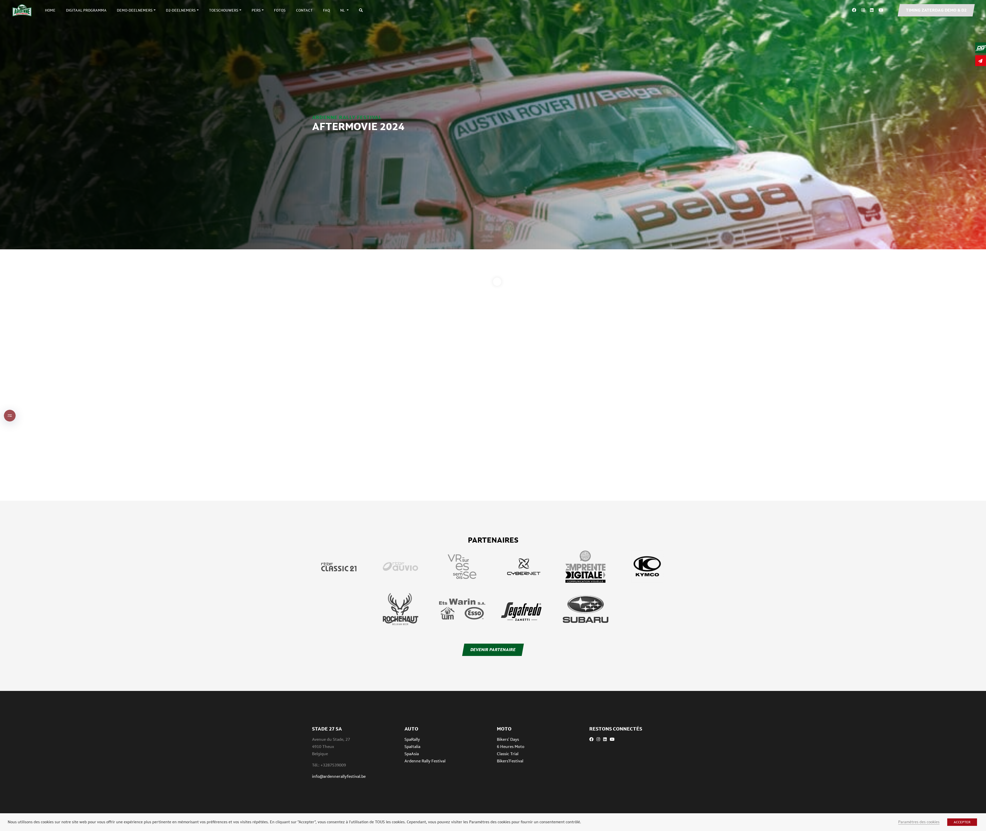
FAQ (326, 10)
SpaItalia (412, 746)
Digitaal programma (86, 10)
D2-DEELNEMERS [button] (181, 10)
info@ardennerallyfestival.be (339, 776)
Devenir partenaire (493, 649)
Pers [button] (256, 10)
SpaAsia (411, 753)
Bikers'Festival (510, 761)
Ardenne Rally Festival (424, 761)
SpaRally (412, 739)
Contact (304, 10)
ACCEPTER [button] (962, 822)
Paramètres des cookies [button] (919, 821)
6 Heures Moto (510, 746)
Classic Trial (507, 753)
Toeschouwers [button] (223, 10)
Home (50, 10)
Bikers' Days (508, 739)
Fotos (280, 10)
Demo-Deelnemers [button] (135, 10)
